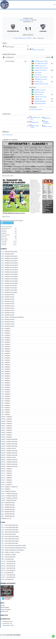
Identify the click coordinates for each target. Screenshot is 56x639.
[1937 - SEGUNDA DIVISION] (28, 299)
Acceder (3, 605)
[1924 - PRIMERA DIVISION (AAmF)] (28, 270)
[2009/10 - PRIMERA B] (28, 469)
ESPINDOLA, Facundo (40, 90)
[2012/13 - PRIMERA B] (28, 478)
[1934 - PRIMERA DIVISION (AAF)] (28, 292)
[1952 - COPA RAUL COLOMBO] (28, 555)
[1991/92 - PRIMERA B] (28, 428)
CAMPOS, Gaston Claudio (40, 77)
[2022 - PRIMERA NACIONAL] (28, 507)
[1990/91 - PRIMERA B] (28, 426)
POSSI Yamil (9, 135)
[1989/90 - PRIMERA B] (28, 423)
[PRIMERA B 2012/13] (28, 518)
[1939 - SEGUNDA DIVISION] (28, 304)
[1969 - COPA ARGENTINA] (28, 559)
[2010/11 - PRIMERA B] (28, 473)
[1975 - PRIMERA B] (28, 387)
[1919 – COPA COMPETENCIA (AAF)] (28, 530)
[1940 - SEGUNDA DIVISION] (28, 306)
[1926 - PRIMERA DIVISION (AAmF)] (28, 274)
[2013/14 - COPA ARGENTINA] (28, 566)
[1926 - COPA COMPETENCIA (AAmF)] (28, 541)
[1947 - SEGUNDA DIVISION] (28, 324)
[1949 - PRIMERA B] (28, 329)
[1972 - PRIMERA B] (28, 381)
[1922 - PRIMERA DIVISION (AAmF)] (28, 265)
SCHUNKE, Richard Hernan (41, 68)
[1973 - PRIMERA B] (28, 383)
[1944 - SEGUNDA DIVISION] (28, 315)
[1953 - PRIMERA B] (28, 338)
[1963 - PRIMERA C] (28, 360)
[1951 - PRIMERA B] (28, 333)
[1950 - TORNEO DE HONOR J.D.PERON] (28, 552)
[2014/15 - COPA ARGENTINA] (28, 568)
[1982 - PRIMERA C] (28, 403)
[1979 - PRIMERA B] (28, 396)
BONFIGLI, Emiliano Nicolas (41, 84)
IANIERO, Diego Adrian (40, 65)
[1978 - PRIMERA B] (28, 394)
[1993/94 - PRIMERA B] (28, 433)
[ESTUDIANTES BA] (13, 28)
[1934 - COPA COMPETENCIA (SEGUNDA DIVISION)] (28, 546)
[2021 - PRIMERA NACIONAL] (28, 505)
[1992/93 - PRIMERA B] (28, 430)
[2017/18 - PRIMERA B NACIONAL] (28, 496)
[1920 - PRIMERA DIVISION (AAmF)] (28, 258)
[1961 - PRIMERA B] (28, 356)
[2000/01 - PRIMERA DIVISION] (28, 448)
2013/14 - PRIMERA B (25, 20)
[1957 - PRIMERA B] (28, 347)
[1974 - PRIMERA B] (28, 385)
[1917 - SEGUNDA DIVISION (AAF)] (28, 252)
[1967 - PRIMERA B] (28, 369)
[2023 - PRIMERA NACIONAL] (28, 509)
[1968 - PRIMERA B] (28, 371)
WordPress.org (4, 611)
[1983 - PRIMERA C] (28, 405)
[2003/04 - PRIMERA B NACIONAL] (28, 455)
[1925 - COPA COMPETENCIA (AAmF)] (28, 539)
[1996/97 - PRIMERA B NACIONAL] (28, 439)
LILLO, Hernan (38, 75)
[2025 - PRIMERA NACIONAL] (28, 514)
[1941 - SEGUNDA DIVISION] (28, 308)
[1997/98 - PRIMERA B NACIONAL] (28, 442)
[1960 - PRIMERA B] (28, 353)
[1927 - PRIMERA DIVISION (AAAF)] (28, 277)
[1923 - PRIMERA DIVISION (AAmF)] (28, 267)
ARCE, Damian (38, 72)
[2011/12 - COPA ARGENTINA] (28, 561)
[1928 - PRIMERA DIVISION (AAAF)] (28, 279)
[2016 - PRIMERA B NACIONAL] (28, 491)
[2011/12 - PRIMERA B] (28, 475)
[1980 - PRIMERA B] (28, 399)
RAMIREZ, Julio (38, 99)
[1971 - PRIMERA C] (28, 378)
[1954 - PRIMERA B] (28, 340)
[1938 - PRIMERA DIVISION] (28, 301)
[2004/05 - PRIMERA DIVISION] (28, 457)
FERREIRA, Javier (38, 81)
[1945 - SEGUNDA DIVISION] (28, 319)
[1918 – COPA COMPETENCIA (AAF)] (28, 527)
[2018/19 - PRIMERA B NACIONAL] (28, 498)
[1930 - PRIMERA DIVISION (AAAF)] (28, 283)
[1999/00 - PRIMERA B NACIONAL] (28, 446)
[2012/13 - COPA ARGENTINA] (28, 564)
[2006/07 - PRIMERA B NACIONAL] (28, 462)
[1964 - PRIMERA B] (28, 362)
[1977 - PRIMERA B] (28, 392)
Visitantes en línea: (7, 621)
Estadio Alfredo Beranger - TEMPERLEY (23, 38)
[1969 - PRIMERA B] (28, 374)
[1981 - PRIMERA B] (28, 401)
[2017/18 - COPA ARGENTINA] (28, 575)
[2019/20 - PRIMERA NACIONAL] (28, 500)
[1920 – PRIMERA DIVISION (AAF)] (28, 261)
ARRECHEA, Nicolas (39, 92)
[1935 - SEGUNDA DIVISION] (28, 295)
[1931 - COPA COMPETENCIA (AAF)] (28, 543)
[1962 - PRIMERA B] (28, 358)
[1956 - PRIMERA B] (28, 344)
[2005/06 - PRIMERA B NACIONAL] (28, 460)
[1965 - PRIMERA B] (28, 365)
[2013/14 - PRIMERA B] (28, 485)
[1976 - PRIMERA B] (28, 390)
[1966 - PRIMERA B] (28, 367)
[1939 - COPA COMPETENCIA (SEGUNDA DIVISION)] (28, 548)
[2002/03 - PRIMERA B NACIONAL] (28, 453)
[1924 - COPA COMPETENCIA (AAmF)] (28, 536)
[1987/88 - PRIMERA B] (28, 419)
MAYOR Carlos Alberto (36, 109)
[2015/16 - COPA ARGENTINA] (28, 570)
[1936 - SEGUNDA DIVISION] (28, 297)
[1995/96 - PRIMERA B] (28, 437)
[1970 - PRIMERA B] (28, 376)
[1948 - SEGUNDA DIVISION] (28, 326)
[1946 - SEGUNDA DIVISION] (28, 322)
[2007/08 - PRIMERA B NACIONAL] (28, 464)
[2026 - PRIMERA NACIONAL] (28, 516)
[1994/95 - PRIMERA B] (28, 435)
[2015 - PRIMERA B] (28, 489)
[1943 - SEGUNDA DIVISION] (28, 313)
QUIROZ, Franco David (40, 96)
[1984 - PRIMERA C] (28, 410)
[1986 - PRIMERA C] (28, 414)
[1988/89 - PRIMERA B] (28, 421)
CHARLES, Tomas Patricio (38, 49)
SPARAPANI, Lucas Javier (41, 79)
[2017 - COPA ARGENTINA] (28, 573)
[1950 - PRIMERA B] (28, 331)
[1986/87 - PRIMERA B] (28, 417)
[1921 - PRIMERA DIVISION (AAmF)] (28, 263)
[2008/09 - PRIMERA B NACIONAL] (28, 466)
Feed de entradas (5, 607)
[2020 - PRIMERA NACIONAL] (28, 503)
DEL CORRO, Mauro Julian (41, 63)
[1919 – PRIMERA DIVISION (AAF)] (28, 256)
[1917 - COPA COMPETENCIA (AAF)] (28, 525)
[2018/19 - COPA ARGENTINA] (28, 577)
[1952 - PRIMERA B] (28, 335)
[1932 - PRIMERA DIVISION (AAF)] (28, 288)
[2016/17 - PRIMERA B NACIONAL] (28, 494)
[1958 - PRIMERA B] (28, 349)
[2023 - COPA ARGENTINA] (28, 579)
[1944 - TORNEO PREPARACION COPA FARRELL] (28, 317)
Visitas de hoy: (6, 623)
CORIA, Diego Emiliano (40, 103)
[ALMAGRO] (43, 28)
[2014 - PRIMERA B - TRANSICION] (28, 487)
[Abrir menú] (54, 5)
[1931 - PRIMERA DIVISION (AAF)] (28, 286)
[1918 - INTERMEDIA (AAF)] (28, 254)
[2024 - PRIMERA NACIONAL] (28, 512)
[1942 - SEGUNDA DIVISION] (28, 310)
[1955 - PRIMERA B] (28, 342)
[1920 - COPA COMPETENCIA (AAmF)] (28, 532)
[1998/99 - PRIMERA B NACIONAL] (28, 444)
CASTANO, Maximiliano (40, 101)
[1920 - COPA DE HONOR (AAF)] (28, 534)
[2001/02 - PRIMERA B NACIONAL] (28, 451)
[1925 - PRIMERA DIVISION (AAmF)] (28, 272)
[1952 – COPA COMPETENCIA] (28, 557)
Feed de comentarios (6, 609)
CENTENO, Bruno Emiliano (41, 61)
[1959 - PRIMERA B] (28, 351)
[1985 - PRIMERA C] (28, 412)
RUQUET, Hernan (38, 94)
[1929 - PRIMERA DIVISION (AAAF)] (28, 281)
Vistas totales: (6, 625)
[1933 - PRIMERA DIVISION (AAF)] (28, 290)
